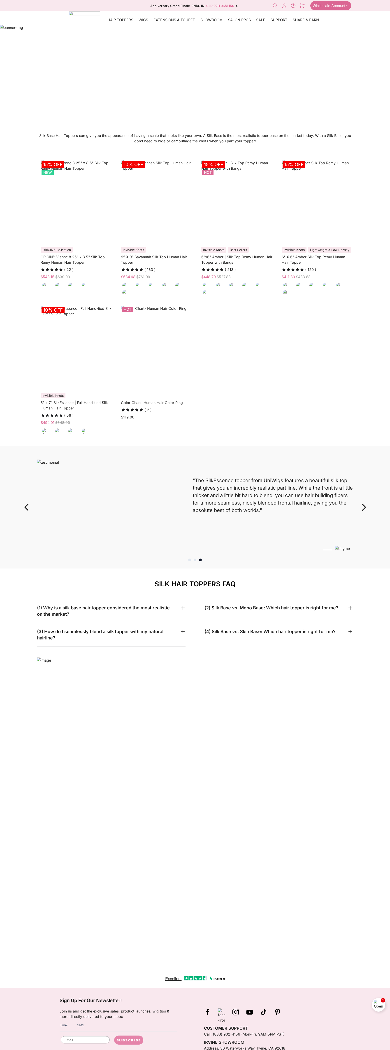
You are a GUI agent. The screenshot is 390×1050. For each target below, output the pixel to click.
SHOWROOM (211, 20)
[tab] (189, 560)
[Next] (364, 507)
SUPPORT (279, 20)
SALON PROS (239, 20)
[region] (195, 507)
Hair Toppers (120, 20)
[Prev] (26, 507)
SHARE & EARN (306, 20)
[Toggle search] (275, 5)
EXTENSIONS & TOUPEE (174, 20)
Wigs (143, 20)
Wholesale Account (329, 5)
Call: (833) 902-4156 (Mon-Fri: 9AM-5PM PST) (244, 1034)
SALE (260, 20)
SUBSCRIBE (128, 1040)
